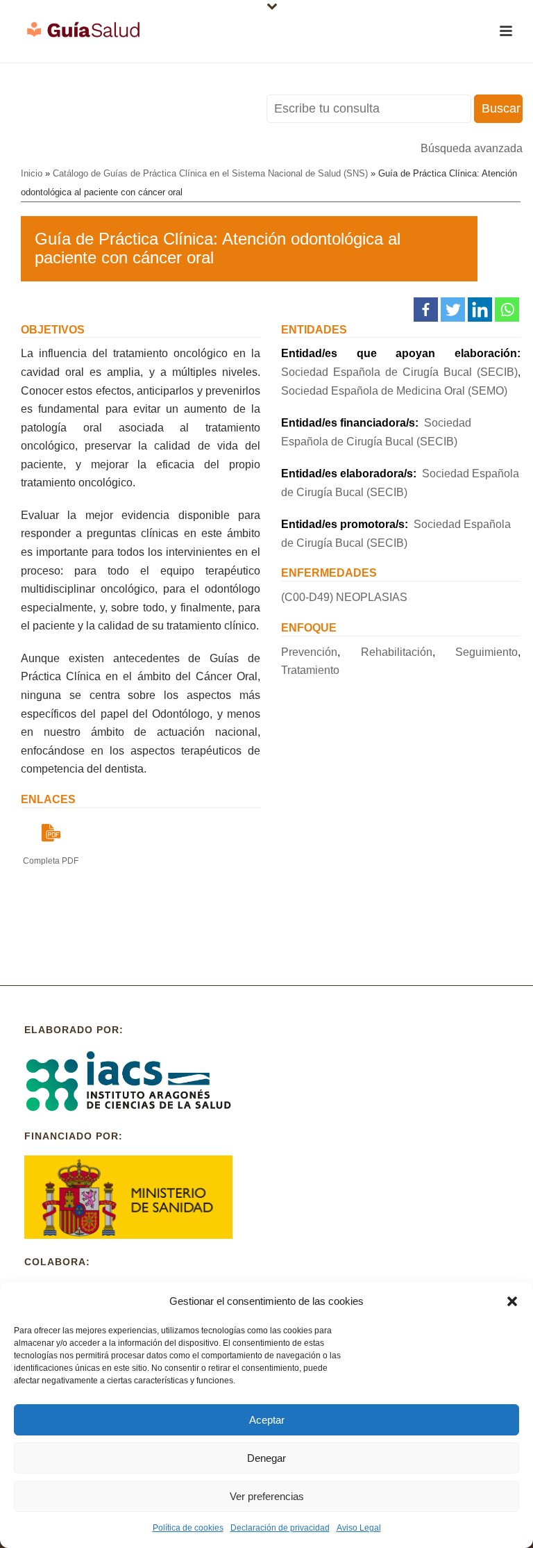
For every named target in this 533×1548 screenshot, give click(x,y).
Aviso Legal (359, 1528)
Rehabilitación (396, 652)
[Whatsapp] (507, 309)
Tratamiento (310, 670)
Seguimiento (486, 652)
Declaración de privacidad (280, 1528)
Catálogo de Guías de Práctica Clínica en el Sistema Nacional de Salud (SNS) (210, 173)
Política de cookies (188, 1528)
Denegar (266, 1458)
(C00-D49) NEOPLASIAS (344, 597)
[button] (512, 1301)
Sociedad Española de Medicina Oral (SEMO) (394, 391)
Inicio (31, 173)
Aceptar (267, 1420)
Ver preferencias (267, 1496)
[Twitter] (453, 309)
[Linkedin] (480, 309)
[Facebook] (426, 309)
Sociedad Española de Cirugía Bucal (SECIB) (399, 372)
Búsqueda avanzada (472, 148)
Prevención (309, 652)
